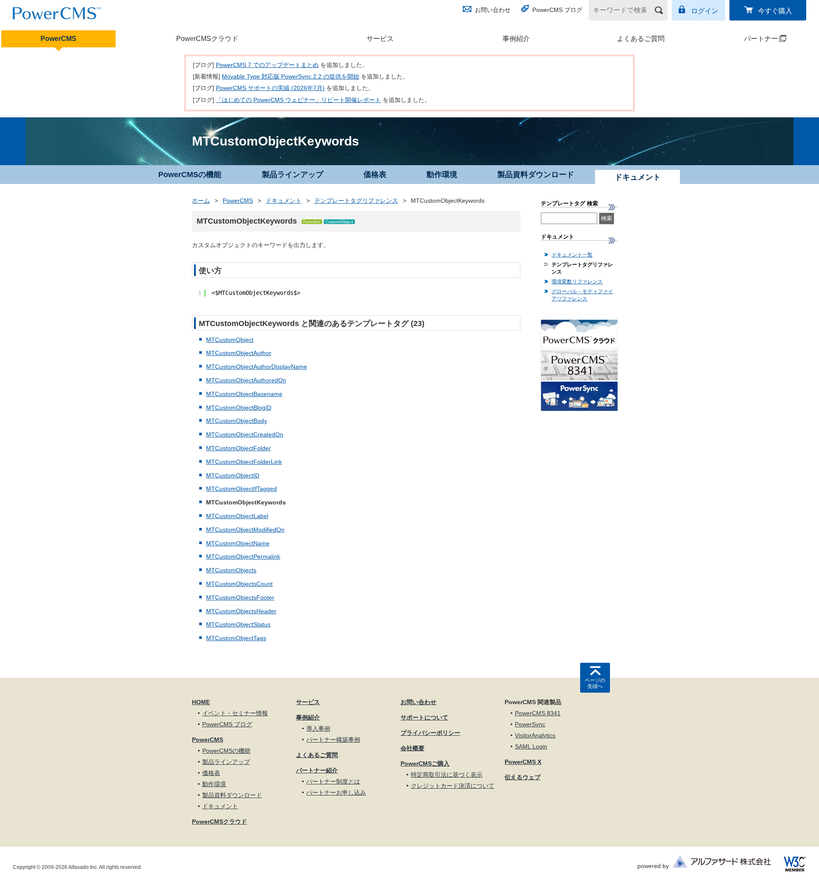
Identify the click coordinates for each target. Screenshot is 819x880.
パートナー (744, 38)
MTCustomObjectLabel (237, 516)
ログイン (704, 11)
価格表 (374, 174)
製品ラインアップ (292, 174)
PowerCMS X (523, 761)
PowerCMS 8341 (538, 713)
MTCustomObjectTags (236, 638)
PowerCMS (58, 38)
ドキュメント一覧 (572, 255)
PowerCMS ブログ (557, 9)
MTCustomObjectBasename (244, 393)
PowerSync (530, 724)
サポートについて (424, 717)
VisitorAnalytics (535, 735)
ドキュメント (284, 200)
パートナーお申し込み (336, 792)
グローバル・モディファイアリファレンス (582, 295)
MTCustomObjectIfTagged (241, 488)
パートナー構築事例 (333, 739)
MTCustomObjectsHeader (241, 611)
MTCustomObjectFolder (238, 448)
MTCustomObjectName (238, 543)
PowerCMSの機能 (189, 174)
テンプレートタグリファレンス (356, 200)
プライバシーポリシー (430, 732)
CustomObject (339, 221)
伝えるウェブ (522, 777)
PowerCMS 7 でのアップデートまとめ (267, 64)
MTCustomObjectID (232, 475)
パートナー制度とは (333, 781)
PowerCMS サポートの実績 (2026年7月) (270, 88)
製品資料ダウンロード (535, 174)
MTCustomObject (229, 339)
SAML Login (531, 746)
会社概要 (412, 748)
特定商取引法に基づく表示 (446, 774)
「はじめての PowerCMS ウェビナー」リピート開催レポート (298, 99)
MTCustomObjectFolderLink (244, 461)
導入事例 (318, 728)
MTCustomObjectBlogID (238, 407)
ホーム (201, 200)
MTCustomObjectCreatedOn (244, 434)
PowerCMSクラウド (207, 38)
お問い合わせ (493, 9)
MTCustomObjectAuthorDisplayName (256, 366)
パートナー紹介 (317, 770)
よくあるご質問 (641, 38)
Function (311, 221)
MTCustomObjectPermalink (243, 556)
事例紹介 (516, 38)
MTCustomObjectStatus (238, 624)
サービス (380, 38)
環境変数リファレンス (577, 282)
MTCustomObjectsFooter (240, 597)
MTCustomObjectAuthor (238, 353)
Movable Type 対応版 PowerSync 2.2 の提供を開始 (290, 76)
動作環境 (442, 174)
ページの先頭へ (595, 683)
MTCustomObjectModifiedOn (245, 529)
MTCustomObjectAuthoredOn (246, 380)
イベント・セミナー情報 (235, 713)
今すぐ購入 (775, 11)
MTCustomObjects (231, 570)
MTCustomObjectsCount (239, 583)
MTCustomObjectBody (236, 420)
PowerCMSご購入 (425, 763)
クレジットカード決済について (452, 785)
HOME (201, 702)
